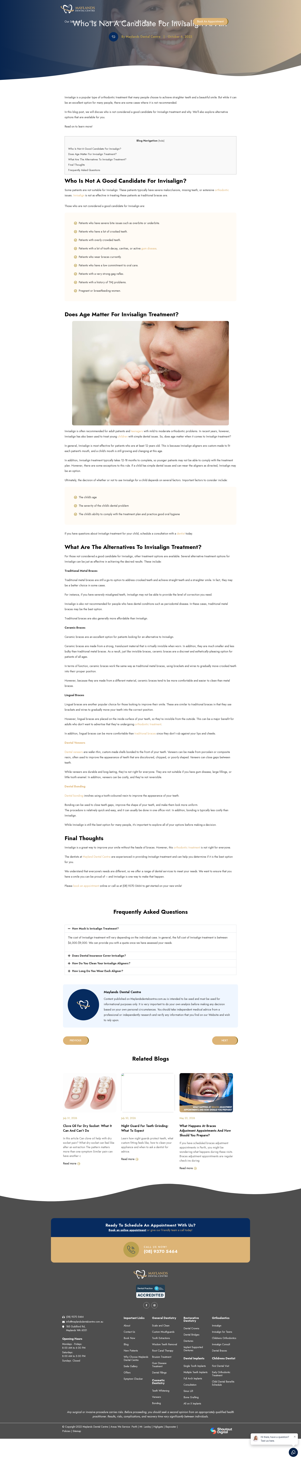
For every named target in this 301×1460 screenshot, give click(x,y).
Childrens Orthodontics (224, 1338)
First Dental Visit (220, 1366)
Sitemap (76, 1431)
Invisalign (78, 195)
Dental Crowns (191, 1328)
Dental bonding (74, 796)
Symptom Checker (133, 1379)
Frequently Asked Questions (84, 170)
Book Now (129, 1338)
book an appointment (85, 886)
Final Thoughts (76, 165)
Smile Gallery (142, 22)
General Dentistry (164, 1318)
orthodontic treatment (148, 724)
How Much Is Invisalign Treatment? (95, 929)
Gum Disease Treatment (159, 1364)
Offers (127, 1372)
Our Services (73, 22)
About (93, 22)
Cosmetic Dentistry (158, 1381)
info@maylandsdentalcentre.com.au (84, 1321)
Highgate (158, 1427)
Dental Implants (194, 1358)
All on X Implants (192, 1403)
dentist (181, 534)
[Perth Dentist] (78, 9)
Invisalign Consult (221, 1344)
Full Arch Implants (193, 1378)
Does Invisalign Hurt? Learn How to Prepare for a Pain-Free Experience (88, 1040)
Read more (70, 1163)
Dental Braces (219, 1350)
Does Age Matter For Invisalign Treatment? (92, 154)
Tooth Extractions (161, 1338)
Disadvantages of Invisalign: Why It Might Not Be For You (218, 1040)
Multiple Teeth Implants (196, 1372)
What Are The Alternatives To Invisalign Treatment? (97, 159)
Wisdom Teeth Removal (164, 1344)
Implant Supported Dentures (193, 1348)
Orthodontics (221, 1318)
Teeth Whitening (160, 1391)
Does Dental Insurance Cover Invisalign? (99, 956)
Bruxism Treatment (161, 1357)
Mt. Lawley (146, 1427)
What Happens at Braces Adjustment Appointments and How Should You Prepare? (205, 1131)
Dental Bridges (191, 1334)
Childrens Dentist (223, 1358)
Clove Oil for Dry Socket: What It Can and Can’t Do (87, 1128)
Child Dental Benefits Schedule (223, 1383)
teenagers (136, 431)
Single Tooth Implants (195, 1366)
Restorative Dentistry (191, 1319)
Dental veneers (74, 752)
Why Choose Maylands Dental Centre (136, 1358)
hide (161, 140)
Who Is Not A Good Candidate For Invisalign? (94, 149)
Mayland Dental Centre (97, 857)
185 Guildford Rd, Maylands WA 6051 (76, 1328)
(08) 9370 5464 (161, 1251)
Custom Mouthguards (163, 1332)
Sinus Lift (188, 1391)
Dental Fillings (159, 1372)
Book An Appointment (210, 21)
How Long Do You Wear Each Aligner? (97, 971)
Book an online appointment (127, 1230)
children (123, 436)
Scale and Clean (160, 1325)
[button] (150, 928)
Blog (161, 22)
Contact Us (178, 22)
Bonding (156, 1403)
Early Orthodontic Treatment (221, 1373)
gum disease (148, 248)
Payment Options (115, 22)
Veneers (156, 1397)
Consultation (190, 1385)
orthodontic (222, 190)
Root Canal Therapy (162, 1350)
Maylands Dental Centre (95, 1427)
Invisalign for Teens (222, 1332)
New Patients (131, 1350)
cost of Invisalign (83, 937)
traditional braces (145, 733)
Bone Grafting (191, 1397)
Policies (66, 1431)
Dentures (188, 1341)
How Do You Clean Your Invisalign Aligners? (101, 963)
